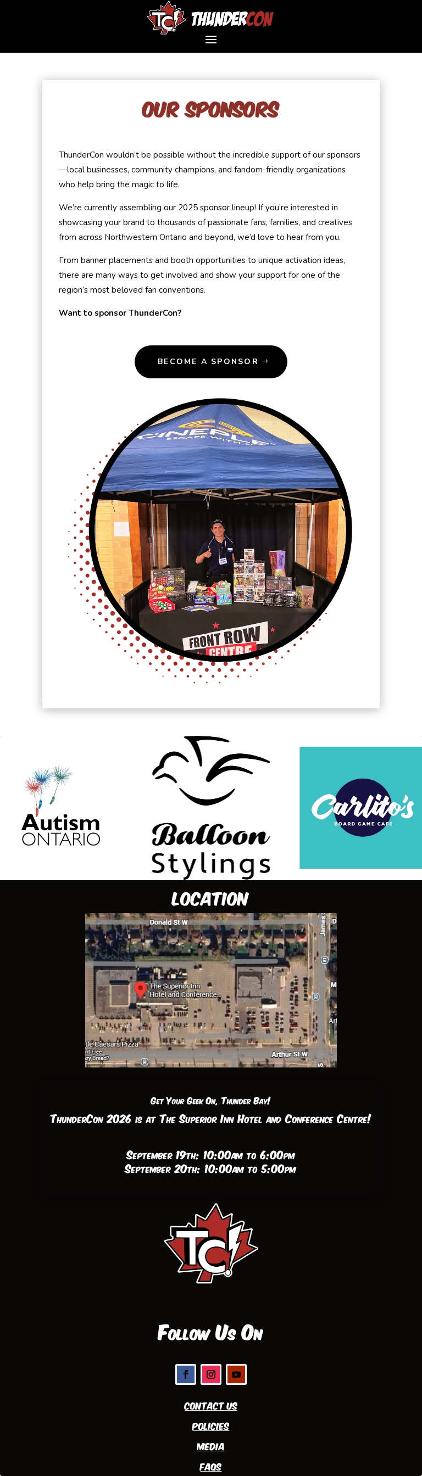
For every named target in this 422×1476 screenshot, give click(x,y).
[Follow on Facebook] (185, 1374)
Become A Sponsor (208, 361)
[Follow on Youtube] (236, 1374)
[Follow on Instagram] (211, 1374)
